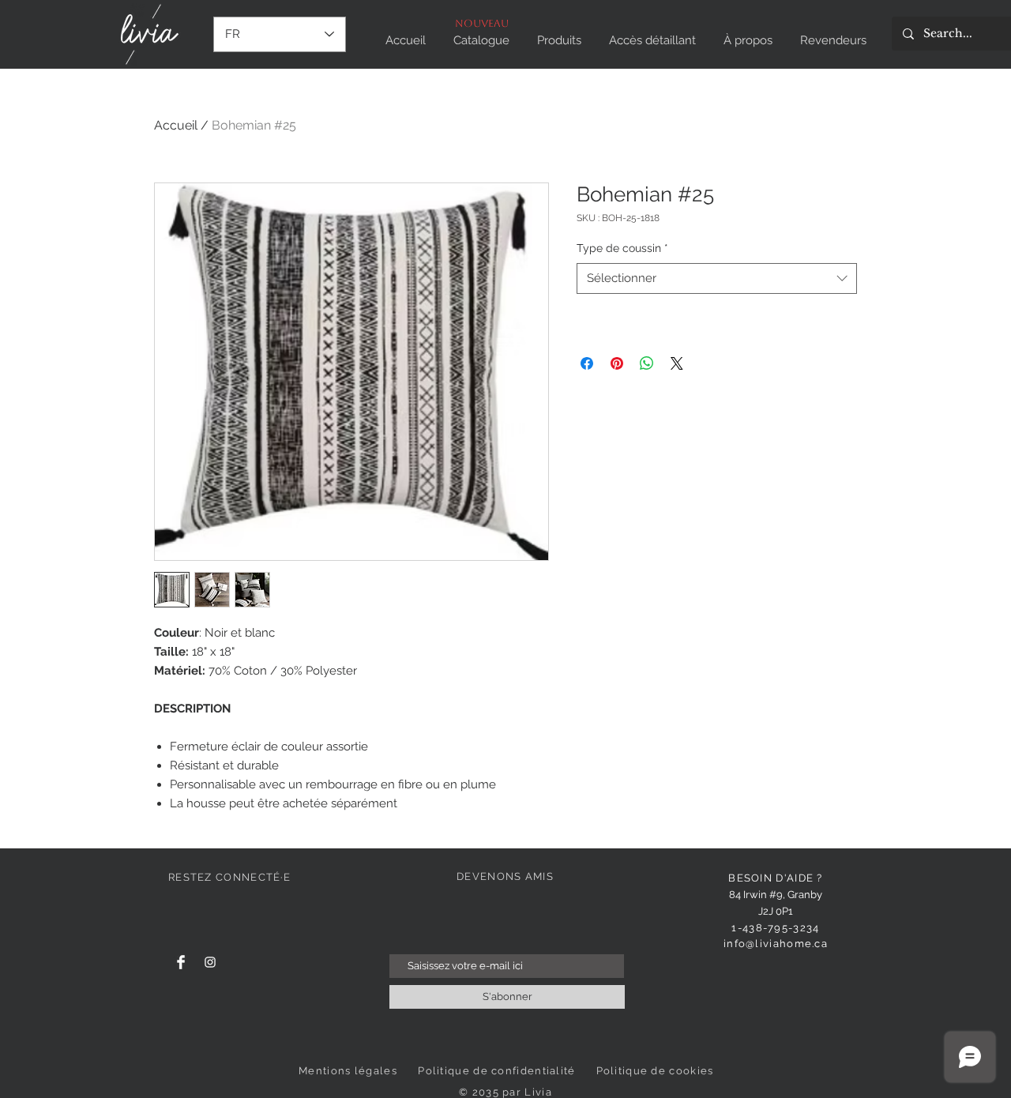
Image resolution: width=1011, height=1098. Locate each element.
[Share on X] (676, 363)
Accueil (175, 125)
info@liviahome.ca (775, 943)
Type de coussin (622, 248)
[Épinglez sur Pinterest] (616, 363)
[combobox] (717, 278)
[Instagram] (210, 962)
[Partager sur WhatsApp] (646, 363)
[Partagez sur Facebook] (586, 363)
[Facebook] (181, 962)
